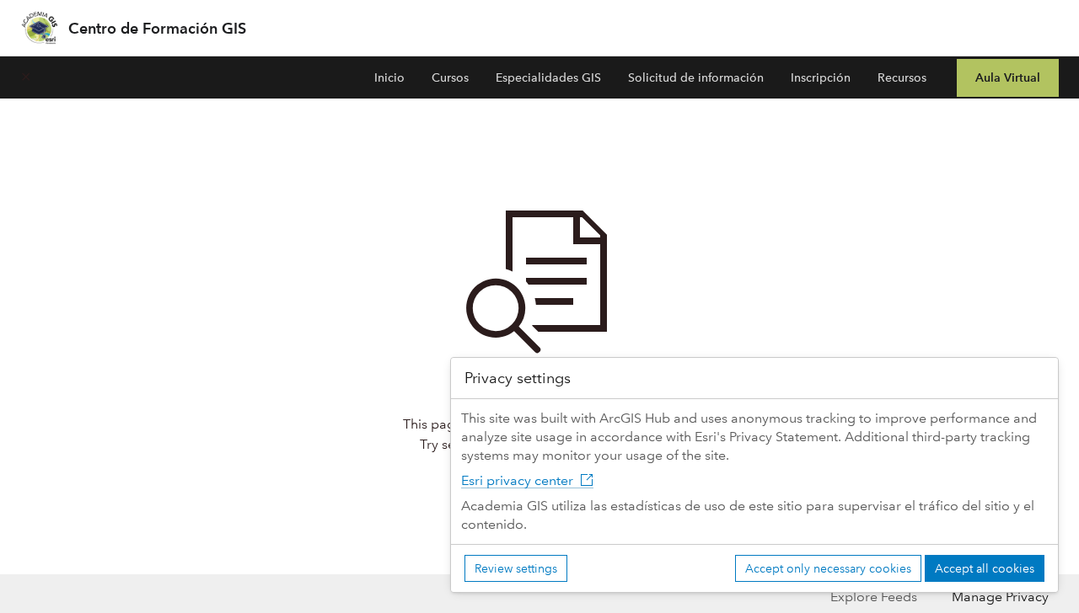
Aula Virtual (1007, 77)
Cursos (450, 77)
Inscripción (821, 77)
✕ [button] (25, 77)
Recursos (902, 77)
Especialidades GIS (548, 77)
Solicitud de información (696, 77)
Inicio (389, 77)
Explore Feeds (873, 597)
